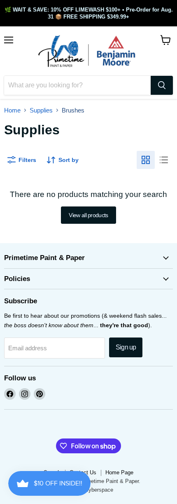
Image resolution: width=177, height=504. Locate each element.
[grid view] (146, 160)
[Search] (162, 85)
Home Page (119, 472)
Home (12, 110)
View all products (88, 215)
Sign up (126, 347)
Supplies (41, 110)
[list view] (164, 160)
